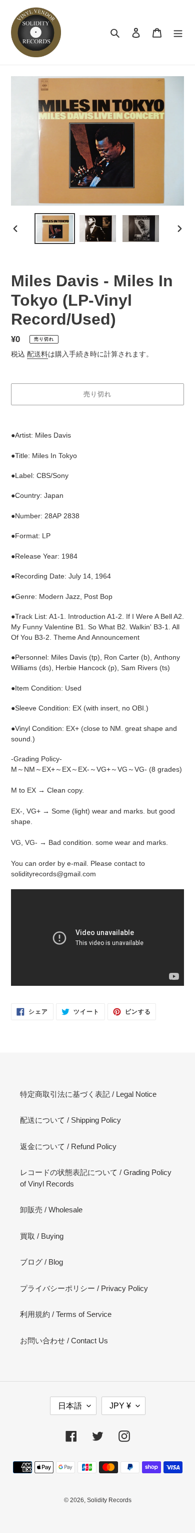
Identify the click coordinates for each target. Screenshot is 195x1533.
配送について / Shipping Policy (70, 1120)
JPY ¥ (120, 1406)
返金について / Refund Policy (68, 1146)
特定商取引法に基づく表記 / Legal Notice (88, 1094)
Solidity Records (109, 1500)
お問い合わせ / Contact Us (64, 1340)
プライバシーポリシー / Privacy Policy (84, 1288)
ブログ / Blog (41, 1262)
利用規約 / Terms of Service (66, 1314)
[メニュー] (178, 32)
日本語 (70, 1406)
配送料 (37, 354)
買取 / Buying (42, 1236)
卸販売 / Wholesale (51, 1209)
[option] (55, 229)
